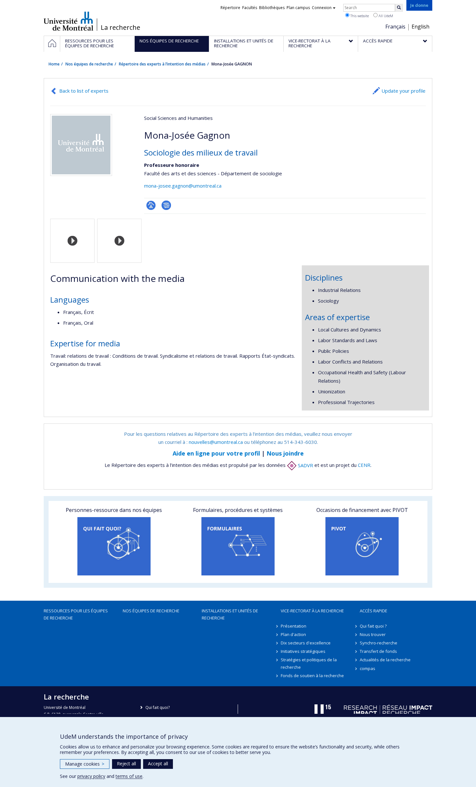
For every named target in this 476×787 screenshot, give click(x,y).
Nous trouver (373, 634)
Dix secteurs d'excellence (306, 643)
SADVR (305, 465)
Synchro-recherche (378, 643)
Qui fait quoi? (157, 707)
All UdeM (385, 15)
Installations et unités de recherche (230, 614)
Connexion (322, 7)
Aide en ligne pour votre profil (216, 453)
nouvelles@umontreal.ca (216, 442)
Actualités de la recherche (385, 660)
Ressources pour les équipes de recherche (76, 614)
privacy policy (91, 776)
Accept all (158, 763)
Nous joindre (285, 453)
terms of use (129, 776)
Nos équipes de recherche (89, 64)
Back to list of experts (83, 90)
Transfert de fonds (378, 651)
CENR (364, 465)
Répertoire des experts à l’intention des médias (162, 64)
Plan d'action (293, 634)
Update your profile (403, 90)
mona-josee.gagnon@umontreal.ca (182, 185)
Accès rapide (373, 611)
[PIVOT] (362, 546)
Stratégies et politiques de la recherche (309, 663)
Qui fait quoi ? (373, 626)
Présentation (293, 626)
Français (395, 26)
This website (359, 15)
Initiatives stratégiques (303, 651)
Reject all (126, 763)
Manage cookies (84, 764)
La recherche (120, 27)
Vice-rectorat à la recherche (312, 611)
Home (54, 64)
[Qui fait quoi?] (114, 546)
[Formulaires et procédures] (238, 546)
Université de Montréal (68, 21)
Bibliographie (166, 205)
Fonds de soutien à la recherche (312, 675)
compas (367, 668)
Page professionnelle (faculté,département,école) (151, 205)
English (420, 26)
